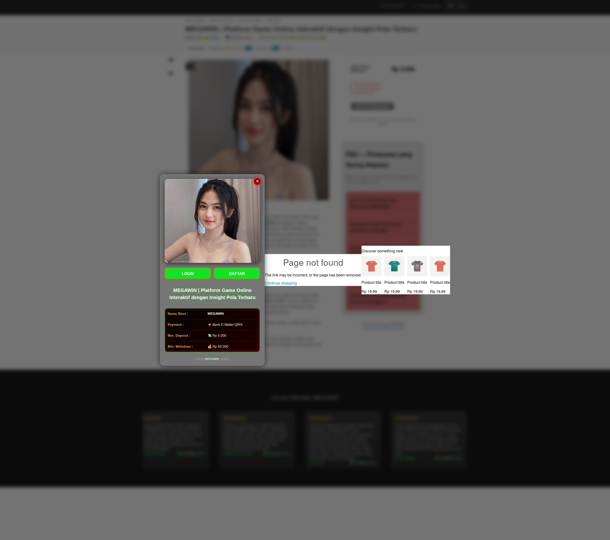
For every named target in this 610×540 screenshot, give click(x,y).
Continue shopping (281, 283)
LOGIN (188, 274)
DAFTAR (237, 274)
